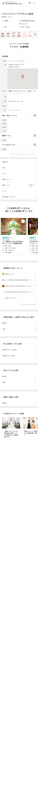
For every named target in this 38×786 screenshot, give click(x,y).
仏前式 (21, 101)
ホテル (9, 17)
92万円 (27, 27)
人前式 (17, 101)
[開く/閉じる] (35, 115)
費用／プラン (16, 185)
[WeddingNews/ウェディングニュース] (10, 4)
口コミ (4, 174)
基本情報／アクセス (8, 197)
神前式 (13, 101)
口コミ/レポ (13, 36)
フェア (24, 36)
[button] (20, 257)
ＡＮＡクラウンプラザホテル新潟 (17, 13)
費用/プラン (19, 36)
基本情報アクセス (30, 36)
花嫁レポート (6, 179)
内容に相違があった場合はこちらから (24, 154)
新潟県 (4, 17)
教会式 (10, 101)
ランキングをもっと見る (29, 304)
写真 (8, 36)
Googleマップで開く (13, 66)
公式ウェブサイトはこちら (14, 110)
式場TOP (3, 36)
